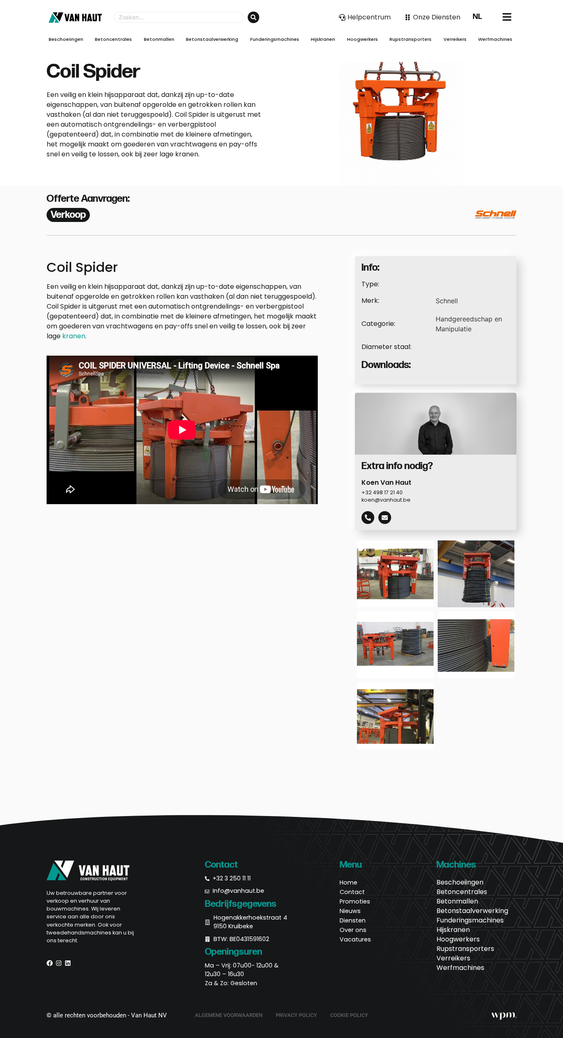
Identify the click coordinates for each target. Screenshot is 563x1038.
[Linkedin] (68, 963)
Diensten (353, 920)
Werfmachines (460, 968)
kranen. (74, 336)
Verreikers (453, 958)
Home (348, 882)
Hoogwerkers (458, 939)
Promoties (355, 901)
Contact (352, 892)
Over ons (353, 930)
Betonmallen (457, 901)
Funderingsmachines (470, 920)
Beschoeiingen (459, 882)
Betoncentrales (461, 892)
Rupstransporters (465, 949)
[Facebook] (50, 963)
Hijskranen (453, 930)
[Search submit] (253, 17)
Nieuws (350, 911)
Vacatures (355, 939)
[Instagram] (59, 963)
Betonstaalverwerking (472, 911)
